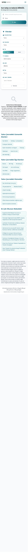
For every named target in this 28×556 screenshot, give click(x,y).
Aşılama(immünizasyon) (8, 193)
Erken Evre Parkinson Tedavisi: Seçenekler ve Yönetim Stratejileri (13, 244)
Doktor (8, 52)
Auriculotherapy (15, 167)
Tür (5, 49)
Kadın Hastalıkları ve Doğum (9, 147)
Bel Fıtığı (11, 163)
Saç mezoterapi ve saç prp (9, 183)
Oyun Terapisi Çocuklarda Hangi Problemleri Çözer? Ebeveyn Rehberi (13, 249)
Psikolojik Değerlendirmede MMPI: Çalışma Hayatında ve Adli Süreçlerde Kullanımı (13, 218)
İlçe (5, 70)
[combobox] (14, 38)
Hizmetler (6, 42)
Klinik (19, 52)
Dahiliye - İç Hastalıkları (17, 141)
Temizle (15, 86)
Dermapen (5, 167)
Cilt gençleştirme (6, 186)
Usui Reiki (4, 170)
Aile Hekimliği (5, 154)
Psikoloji (22, 147)
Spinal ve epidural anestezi (9, 203)
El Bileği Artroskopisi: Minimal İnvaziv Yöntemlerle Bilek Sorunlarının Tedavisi (12, 234)
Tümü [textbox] (5, 38)
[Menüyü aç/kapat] (25, 2)
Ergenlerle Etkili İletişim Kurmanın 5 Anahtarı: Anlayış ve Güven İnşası (11, 213)
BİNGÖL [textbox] (6, 66)
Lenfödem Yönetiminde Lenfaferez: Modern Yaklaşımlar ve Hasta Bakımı (13, 223)
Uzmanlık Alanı (7, 35)
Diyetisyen (5, 151)
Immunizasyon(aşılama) (8, 197)
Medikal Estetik (18, 186)
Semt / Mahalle (7, 77)
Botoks (4, 163)
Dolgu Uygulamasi (15, 170)
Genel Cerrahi (14, 151)
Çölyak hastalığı (6, 190)
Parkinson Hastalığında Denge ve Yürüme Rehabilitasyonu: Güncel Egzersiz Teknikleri (13, 239)
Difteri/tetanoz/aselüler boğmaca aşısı (12, 200)
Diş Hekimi (5, 141)
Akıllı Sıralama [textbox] (7, 59)
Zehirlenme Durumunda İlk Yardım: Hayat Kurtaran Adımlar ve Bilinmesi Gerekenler (13, 228)
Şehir (5, 63)
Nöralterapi (19, 163)
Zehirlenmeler (6, 174)
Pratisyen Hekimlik (7, 144)
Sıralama (6, 56)
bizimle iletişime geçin (12, 118)
